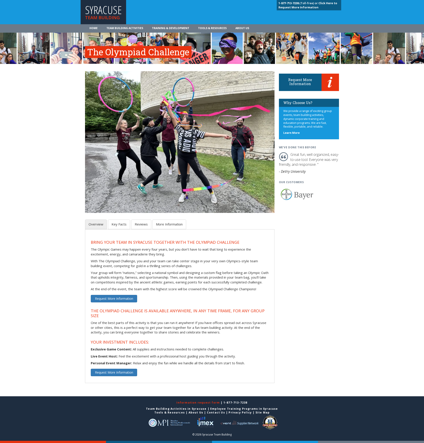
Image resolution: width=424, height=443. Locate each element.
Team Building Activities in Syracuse (176, 409)
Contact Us (216, 412)
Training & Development (170, 28)
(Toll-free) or (298, 3)
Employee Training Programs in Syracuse (244, 409)
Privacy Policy (240, 412)
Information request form (198, 402)
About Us (242, 28)
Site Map (263, 412)
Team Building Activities (124, 28)
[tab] (96, 224)
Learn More (291, 133)
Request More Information (114, 298)
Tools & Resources (212, 28)
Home (93, 28)
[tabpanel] (180, 308)
